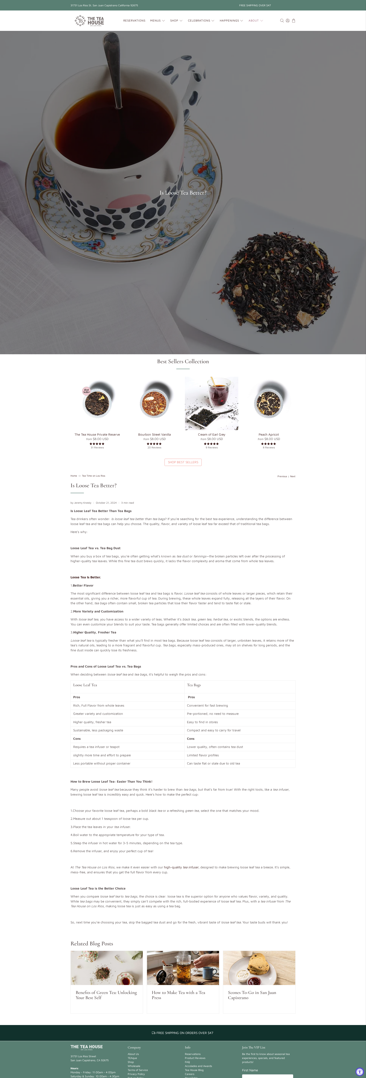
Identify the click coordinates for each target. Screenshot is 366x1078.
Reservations (134, 20)
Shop (174, 20)
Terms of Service (138, 1070)
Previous (282, 476)
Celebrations (199, 20)
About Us (133, 1054)
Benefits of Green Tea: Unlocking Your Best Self (106, 995)
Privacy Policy (136, 1074)
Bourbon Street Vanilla (154, 434)
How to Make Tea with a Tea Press (178, 995)
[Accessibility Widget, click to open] (360, 1072)
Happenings (229, 20)
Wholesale (134, 1066)
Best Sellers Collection (183, 361)
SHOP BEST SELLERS (183, 462)
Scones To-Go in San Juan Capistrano (252, 995)
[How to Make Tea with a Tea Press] (183, 968)
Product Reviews (195, 1058)
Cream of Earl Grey (211, 434)
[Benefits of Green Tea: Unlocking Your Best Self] (107, 968)
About (254, 20)
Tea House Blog (194, 1070)
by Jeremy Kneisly (81, 502)
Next (292, 476)
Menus (155, 20)
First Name (250, 1070)
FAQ (187, 1062)
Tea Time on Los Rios (93, 476)
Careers (189, 1074)
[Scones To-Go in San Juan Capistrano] (259, 968)
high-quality (181, 867)
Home (74, 476)
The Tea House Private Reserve (97, 434)
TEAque (132, 1058)
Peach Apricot (269, 434)
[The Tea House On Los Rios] (89, 20)
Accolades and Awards (198, 1066)
